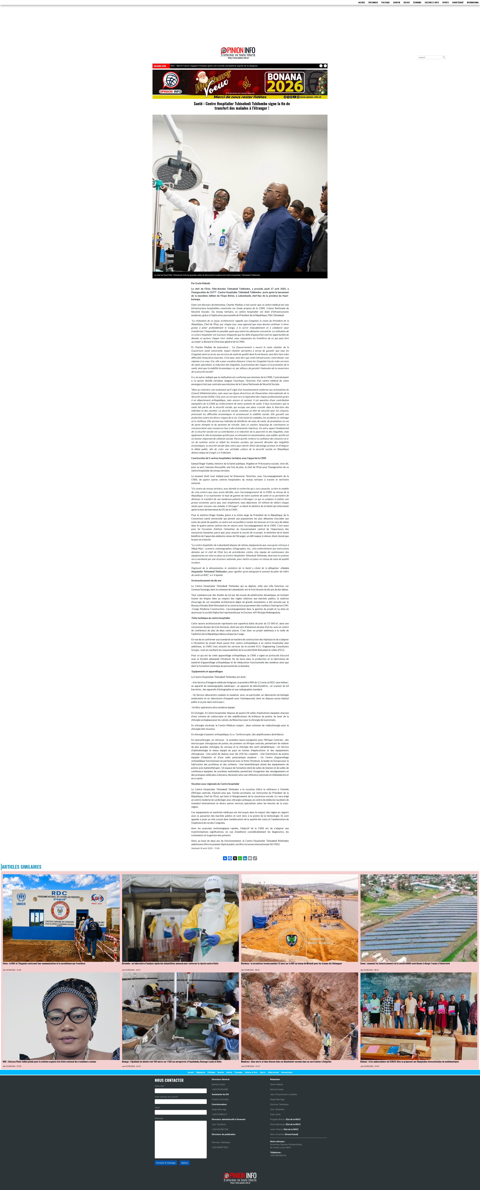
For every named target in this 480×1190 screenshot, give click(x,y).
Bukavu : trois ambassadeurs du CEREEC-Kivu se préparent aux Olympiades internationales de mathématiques (409, 1061)
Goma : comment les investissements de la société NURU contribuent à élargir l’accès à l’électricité (405, 963)
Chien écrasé (457, 2)
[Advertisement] (240, 25)
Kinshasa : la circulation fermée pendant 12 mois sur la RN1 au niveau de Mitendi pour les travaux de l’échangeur (291, 963)
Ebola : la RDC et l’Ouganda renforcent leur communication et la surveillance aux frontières (44, 963)
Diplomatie (373, 2)
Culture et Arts (432, 2)
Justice (407, 2)
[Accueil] (239, 55)
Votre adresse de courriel (166, 1096)
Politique (385, 2)
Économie (417, 2)
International (473, 2)
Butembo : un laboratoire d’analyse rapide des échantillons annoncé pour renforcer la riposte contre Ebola (221, 65)
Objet (157, 1107)
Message (159, 1118)
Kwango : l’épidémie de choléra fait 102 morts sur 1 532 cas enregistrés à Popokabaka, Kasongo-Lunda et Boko (172, 1061)
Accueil (361, 2)
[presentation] (320, 65)
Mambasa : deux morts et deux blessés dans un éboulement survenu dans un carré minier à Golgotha (286, 1061)
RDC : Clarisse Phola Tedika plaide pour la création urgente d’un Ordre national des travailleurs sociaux (49, 1061)
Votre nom (159, 1086)
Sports (445, 2)
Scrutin (396, 2)
